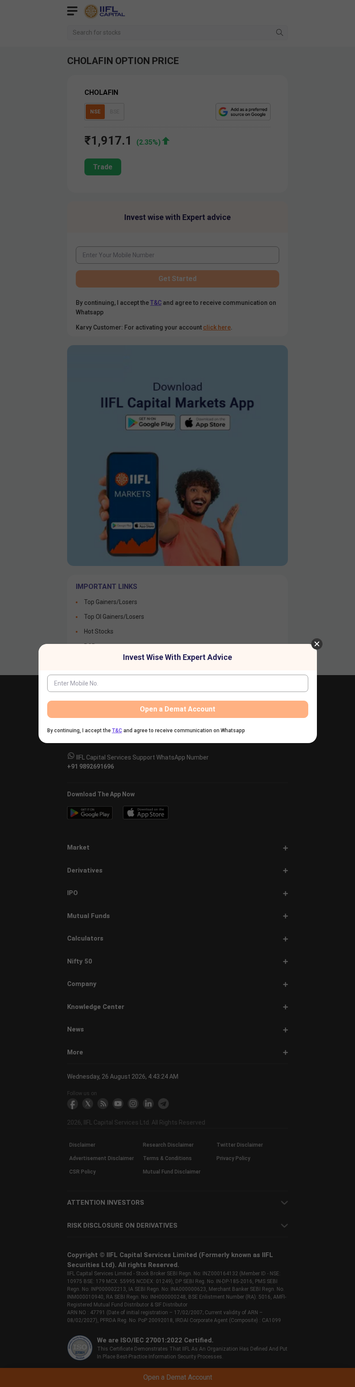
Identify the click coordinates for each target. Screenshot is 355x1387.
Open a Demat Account (177, 709)
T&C (117, 730)
